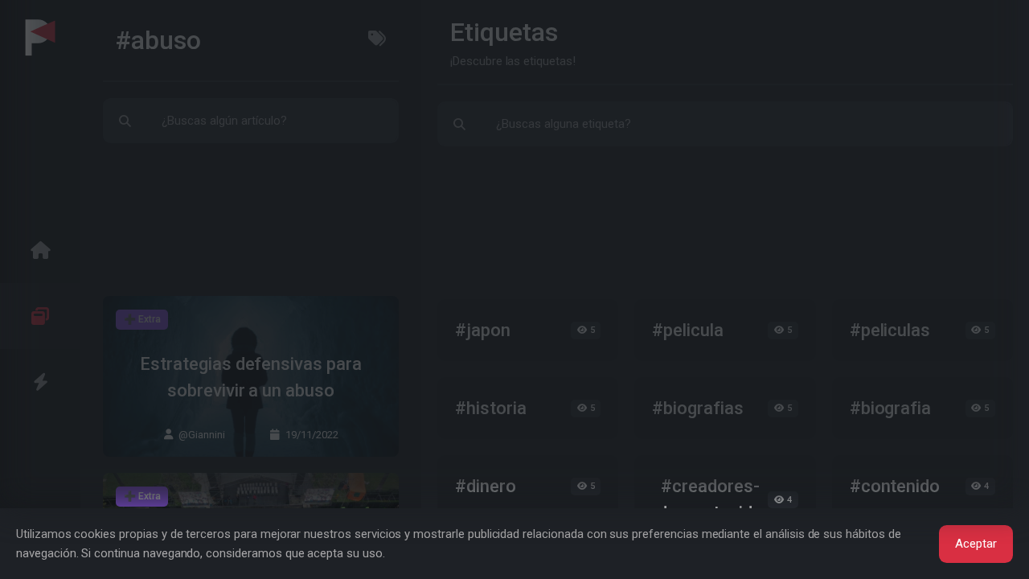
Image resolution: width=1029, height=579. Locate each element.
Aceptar (976, 543)
